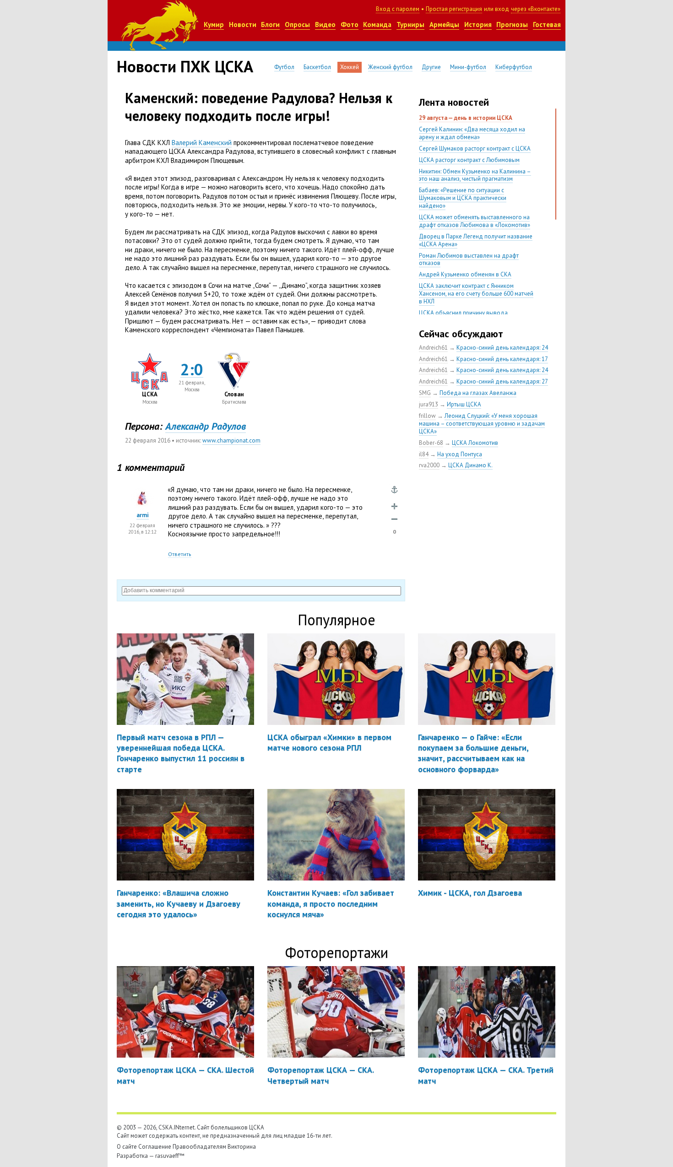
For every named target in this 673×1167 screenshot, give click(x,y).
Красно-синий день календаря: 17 (502, 359)
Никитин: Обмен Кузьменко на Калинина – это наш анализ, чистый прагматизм (475, 175)
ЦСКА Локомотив (475, 443)
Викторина (242, 1147)
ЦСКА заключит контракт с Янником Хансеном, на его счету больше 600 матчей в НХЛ (476, 293)
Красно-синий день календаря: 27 (502, 381)
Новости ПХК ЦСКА (185, 66)
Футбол (284, 67)
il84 (424, 454)
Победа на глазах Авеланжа (478, 393)
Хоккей (349, 67)
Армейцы (444, 24)
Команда (377, 24)
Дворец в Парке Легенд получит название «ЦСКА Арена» (475, 240)
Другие (431, 67)
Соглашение (154, 1147)
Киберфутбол (513, 67)
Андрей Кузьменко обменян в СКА (465, 274)
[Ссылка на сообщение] (394, 490)
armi (142, 515)
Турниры (410, 24)
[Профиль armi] (142, 491)
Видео (325, 24)
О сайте (127, 1147)
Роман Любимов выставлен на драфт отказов (469, 259)
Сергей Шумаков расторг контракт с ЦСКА (475, 148)
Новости (242, 24)
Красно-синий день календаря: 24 (502, 347)
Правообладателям (199, 1147)
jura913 (428, 404)
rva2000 (429, 465)
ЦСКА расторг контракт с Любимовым (469, 160)
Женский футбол (390, 67)
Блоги (270, 24)
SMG (425, 393)
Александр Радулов (205, 426)
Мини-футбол (468, 67)
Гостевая (547, 24)
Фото (349, 24)
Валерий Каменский (202, 142)
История (478, 24)
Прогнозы (512, 24)
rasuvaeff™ (170, 1156)
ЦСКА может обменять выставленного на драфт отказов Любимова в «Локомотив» (474, 221)
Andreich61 (433, 347)
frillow (427, 416)
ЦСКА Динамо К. (470, 465)
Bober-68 (431, 443)
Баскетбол (317, 67)
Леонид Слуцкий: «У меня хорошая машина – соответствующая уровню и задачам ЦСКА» (482, 423)
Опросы (297, 24)
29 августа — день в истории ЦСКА (465, 118)
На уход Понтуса (459, 454)
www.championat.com (231, 440)
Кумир (214, 24)
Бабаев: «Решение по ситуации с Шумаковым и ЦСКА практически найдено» (462, 198)
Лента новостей (454, 102)
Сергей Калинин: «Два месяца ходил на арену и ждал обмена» (472, 133)
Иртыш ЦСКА (464, 404)
